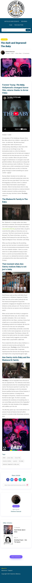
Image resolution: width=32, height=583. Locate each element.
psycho (15, 461)
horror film (17, 457)
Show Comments (16, 556)
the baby (21, 461)
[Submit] (28, 30)
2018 (4, 457)
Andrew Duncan (10, 51)
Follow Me (16, 506)
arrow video (10, 457)
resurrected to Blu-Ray (8, 228)
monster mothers (7, 461)
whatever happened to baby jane (11, 464)
